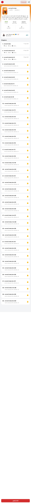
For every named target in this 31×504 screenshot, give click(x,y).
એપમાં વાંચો (23, 2)
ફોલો (27, 35)
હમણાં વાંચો (15, 500)
